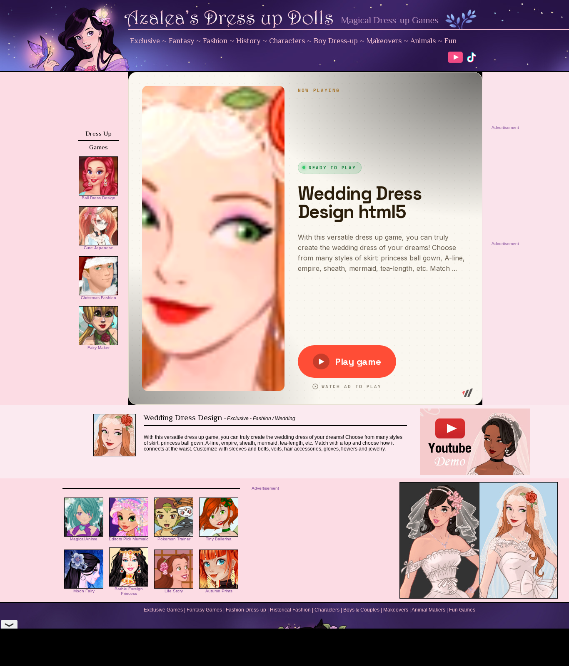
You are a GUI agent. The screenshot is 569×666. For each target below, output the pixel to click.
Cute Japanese (98, 247)
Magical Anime (83, 539)
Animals (423, 41)
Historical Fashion (290, 610)
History (248, 41)
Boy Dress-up (336, 41)
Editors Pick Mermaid (129, 539)
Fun (450, 41)
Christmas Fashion (98, 297)
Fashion (215, 41)
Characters (287, 41)
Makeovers (384, 41)
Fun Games (462, 610)
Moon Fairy (84, 591)
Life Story (174, 591)
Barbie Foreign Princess (129, 591)
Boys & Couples (361, 610)
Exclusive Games (163, 610)
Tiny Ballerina (219, 539)
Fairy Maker (98, 347)
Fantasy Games (204, 610)
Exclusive (145, 41)
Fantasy (181, 41)
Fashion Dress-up (246, 610)
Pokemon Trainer (173, 539)
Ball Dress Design (98, 198)
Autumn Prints (218, 591)
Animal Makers (428, 610)
